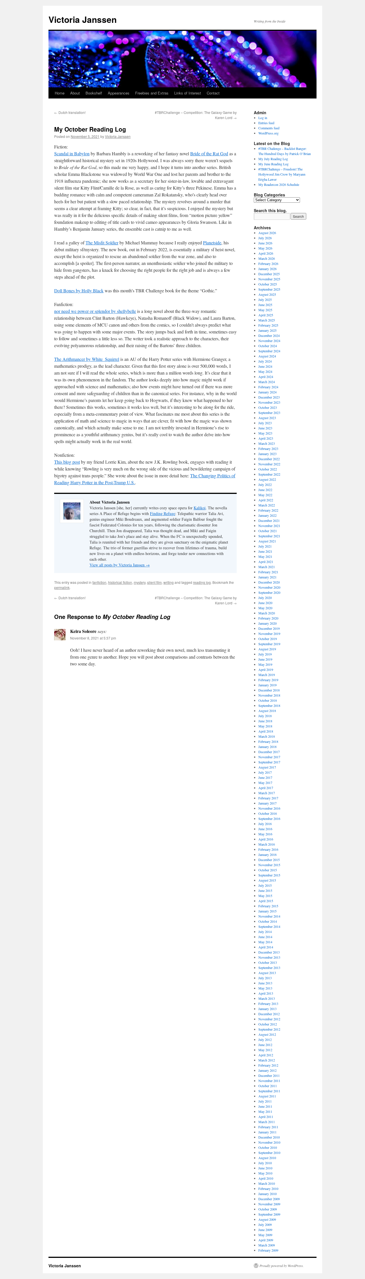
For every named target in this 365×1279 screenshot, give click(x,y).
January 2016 (267, 854)
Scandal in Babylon (72, 153)
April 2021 (265, 561)
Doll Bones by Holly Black (79, 290)
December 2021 (269, 520)
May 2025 (265, 309)
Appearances (118, 93)
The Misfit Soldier (102, 243)
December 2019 (269, 628)
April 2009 (265, 1240)
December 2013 (269, 952)
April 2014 (265, 947)
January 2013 (267, 1008)
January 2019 (267, 685)
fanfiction (99, 582)
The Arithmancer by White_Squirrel (86, 359)
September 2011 (269, 1091)
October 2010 (267, 1147)
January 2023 (267, 453)
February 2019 (268, 679)
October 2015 (267, 870)
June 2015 (265, 890)
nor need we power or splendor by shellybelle (95, 311)
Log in (262, 117)
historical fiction (120, 582)
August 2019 (267, 649)
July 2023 (265, 423)
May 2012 (265, 1049)
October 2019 (267, 638)
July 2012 (265, 1039)
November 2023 (269, 402)
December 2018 (269, 690)
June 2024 (265, 366)
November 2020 (269, 587)
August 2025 (267, 294)
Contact (213, 93)
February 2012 (268, 1065)
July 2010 (265, 1163)
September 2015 (269, 875)
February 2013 (268, 1003)
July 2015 (265, 885)
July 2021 (265, 546)
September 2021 (269, 536)
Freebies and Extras (152, 93)
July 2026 (265, 238)
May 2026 (265, 248)
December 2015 (269, 859)
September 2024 (269, 351)
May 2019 (265, 664)
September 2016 (269, 818)
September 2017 (269, 762)
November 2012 (269, 1019)
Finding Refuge (162, 513)
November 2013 (269, 957)
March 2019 (266, 674)
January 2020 (267, 623)
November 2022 (269, 464)
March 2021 (266, 566)
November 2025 (269, 279)
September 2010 (269, 1152)
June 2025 (265, 304)
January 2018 (267, 746)
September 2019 (269, 643)
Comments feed (268, 128)
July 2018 (265, 715)
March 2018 (266, 736)
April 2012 (265, 1055)
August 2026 (267, 232)
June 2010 (265, 1168)
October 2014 (267, 921)
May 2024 (265, 371)
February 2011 (268, 1127)
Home (59, 93)
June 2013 (265, 983)
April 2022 (265, 500)
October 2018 (267, 700)
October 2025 (267, 284)
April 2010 (265, 1178)
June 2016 (265, 828)
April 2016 (265, 839)
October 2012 (267, 1024)
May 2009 (265, 1234)
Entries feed (266, 122)
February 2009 (268, 1250)
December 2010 (269, 1137)
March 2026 (266, 258)
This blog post (67, 462)
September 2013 (269, 967)
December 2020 (269, 582)
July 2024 (265, 361)
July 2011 (265, 1101)
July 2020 (265, 597)
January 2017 (267, 803)
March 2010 (266, 1183)
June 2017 (265, 777)
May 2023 (265, 433)
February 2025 (268, 325)
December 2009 (269, 1198)
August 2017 (267, 767)
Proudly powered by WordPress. (281, 1265)
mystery (139, 582)
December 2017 (269, 751)
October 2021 (267, 530)
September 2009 (269, 1214)
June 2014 (265, 936)
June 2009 (265, 1229)
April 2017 (265, 787)
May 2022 (265, 494)
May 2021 (265, 556)
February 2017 (268, 798)
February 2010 (268, 1188)
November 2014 (269, 916)
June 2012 (265, 1044)
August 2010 (267, 1157)
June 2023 (265, 428)
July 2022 (265, 484)
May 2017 (265, 782)
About (75, 93)
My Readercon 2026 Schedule (278, 184)
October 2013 (267, 962)
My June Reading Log (273, 164)
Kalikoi (200, 507)
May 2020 (265, 608)
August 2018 (267, 710)
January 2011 (267, 1132)
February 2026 (268, 263)
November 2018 (269, 695)
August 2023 (267, 417)
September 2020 (269, 592)
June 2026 (265, 243)
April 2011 (265, 1116)
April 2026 (265, 253)
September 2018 (269, 705)
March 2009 (266, 1245)
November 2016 (269, 808)
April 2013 (265, 993)
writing (168, 582)
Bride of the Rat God (209, 153)
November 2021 (269, 525)
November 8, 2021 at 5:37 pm (93, 638)
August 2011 (267, 1096)
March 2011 (266, 1121)
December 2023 (269, 397)
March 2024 (266, 381)
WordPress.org (268, 133)
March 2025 (266, 320)
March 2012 (266, 1060)
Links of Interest (187, 93)
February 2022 (268, 510)
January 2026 (267, 268)
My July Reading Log (273, 158)
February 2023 (268, 448)
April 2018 (265, 731)
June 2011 (265, 1106)
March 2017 (266, 793)
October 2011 (267, 1085)
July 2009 (265, 1224)
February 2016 (268, 849)
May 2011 (265, 1111)
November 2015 (269, 864)
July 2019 (265, 654)
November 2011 (269, 1080)
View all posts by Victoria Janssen (120, 565)
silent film (154, 582)
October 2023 (267, 407)
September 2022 (269, 474)
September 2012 (269, 1029)
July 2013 (265, 978)
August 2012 (267, 1034)
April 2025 (265, 315)
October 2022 (267, 469)
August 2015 (267, 880)
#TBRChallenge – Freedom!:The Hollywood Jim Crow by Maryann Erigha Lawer (281, 174)
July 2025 (265, 299)
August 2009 (267, 1219)
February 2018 (268, 741)
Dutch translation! (70, 112)
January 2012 (267, 1070)
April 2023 (265, 438)
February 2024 (268, 387)
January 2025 (267, 330)
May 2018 (265, 726)
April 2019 (265, 669)
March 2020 (266, 613)
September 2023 (269, 412)
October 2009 (267, 1209)
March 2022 (266, 505)
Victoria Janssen (82, 19)
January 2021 (267, 577)
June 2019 (265, 659)
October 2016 (267, 813)
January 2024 (267, 392)
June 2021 (265, 551)
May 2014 (265, 942)
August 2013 (267, 972)
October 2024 (267, 345)
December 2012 (269, 1013)
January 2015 (267, 911)
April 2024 (265, 376)
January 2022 (267, 515)
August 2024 (267, 356)
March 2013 (266, 998)
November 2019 (269, 633)
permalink (62, 587)
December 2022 (269, 459)
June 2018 (265, 721)
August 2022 (267, 479)
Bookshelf (94, 93)
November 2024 (269, 340)
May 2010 (265, 1173)
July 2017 (265, 772)
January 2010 (267, 1193)
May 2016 (265, 834)
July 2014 (265, 931)
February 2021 (268, 572)
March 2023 (266, 443)
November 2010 (269, 1142)
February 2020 (268, 618)
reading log (202, 582)
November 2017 (269, 757)
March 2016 (266, 844)
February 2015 (268, 906)
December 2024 (269, 335)
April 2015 (265, 900)
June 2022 (265, 489)
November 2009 (269, 1204)
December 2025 (269, 274)
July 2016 (265, 823)
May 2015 (265, 895)
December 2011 (269, 1075)
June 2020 (265, 602)
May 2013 (265, 988)
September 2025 (269, 289)
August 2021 (267, 541)
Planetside (212, 243)
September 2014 (269, 926)
